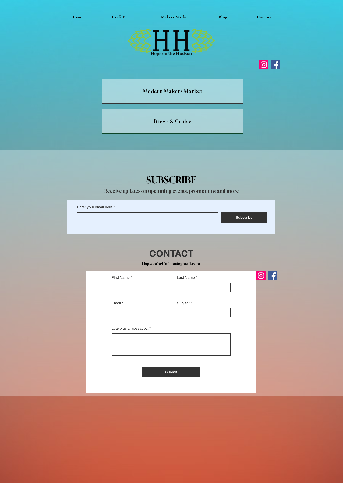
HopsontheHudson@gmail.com (171, 263)
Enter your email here (94, 207)
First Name (121, 277)
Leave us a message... (130, 328)
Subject (183, 303)
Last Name (186, 277)
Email (116, 303)
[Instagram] (263, 64)
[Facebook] (275, 64)
